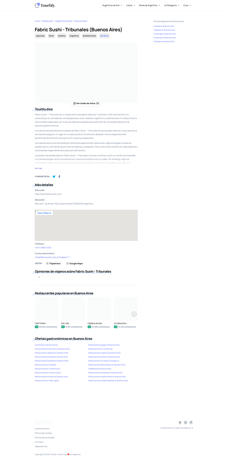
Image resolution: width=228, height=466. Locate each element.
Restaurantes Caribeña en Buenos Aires (51, 360)
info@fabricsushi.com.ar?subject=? (52, 257)
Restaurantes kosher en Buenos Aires (104, 356)
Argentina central (110, 5)
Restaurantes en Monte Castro (48, 372)
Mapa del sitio (41, 446)
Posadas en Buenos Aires (164, 41)
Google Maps (76, 263)
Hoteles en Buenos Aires (164, 26)
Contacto (39, 442)
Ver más (38, 168)
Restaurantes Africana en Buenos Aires (51, 376)
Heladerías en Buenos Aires (99, 368)
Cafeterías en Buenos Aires (46, 345)
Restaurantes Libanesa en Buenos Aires (51, 353)
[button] (134, 314)
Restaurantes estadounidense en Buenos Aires (108, 380)
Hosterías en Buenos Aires (165, 37)
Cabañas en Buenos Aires (164, 30)
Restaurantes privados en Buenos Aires (51, 356)
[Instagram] (185, 422)
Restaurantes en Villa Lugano (47, 380)
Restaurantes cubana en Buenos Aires (104, 353)
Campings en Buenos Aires (165, 33)
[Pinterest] (191, 422)
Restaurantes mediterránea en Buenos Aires (107, 376)
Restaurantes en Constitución (47, 368)
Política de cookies (43, 433)
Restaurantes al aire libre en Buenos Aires (52, 349)
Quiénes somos (42, 428)
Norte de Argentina (148, 5)
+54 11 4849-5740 (43, 247)
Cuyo (185, 5)
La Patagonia (170, 5)
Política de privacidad (44, 437)
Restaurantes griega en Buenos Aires (104, 345)
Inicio (37, 21)
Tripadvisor (55, 263)
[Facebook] (180, 422)
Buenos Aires (80, 21)
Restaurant (47, 21)
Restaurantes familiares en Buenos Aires (105, 372)
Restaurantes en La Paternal (100, 349)
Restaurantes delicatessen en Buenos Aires (106, 364)
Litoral (129, 5)
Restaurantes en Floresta (45, 364)
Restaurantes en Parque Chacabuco (103, 360)
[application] (120, 5)
